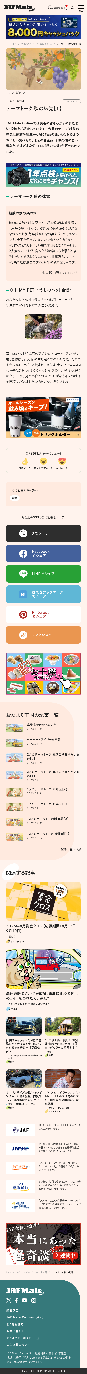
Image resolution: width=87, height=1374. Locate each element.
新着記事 (12, 1310)
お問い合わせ (15, 1331)
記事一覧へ (68, 849)
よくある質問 (14, 1324)
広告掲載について (18, 1344)
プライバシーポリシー (20, 1338)
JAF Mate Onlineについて (25, 1317)
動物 (14, 498)
